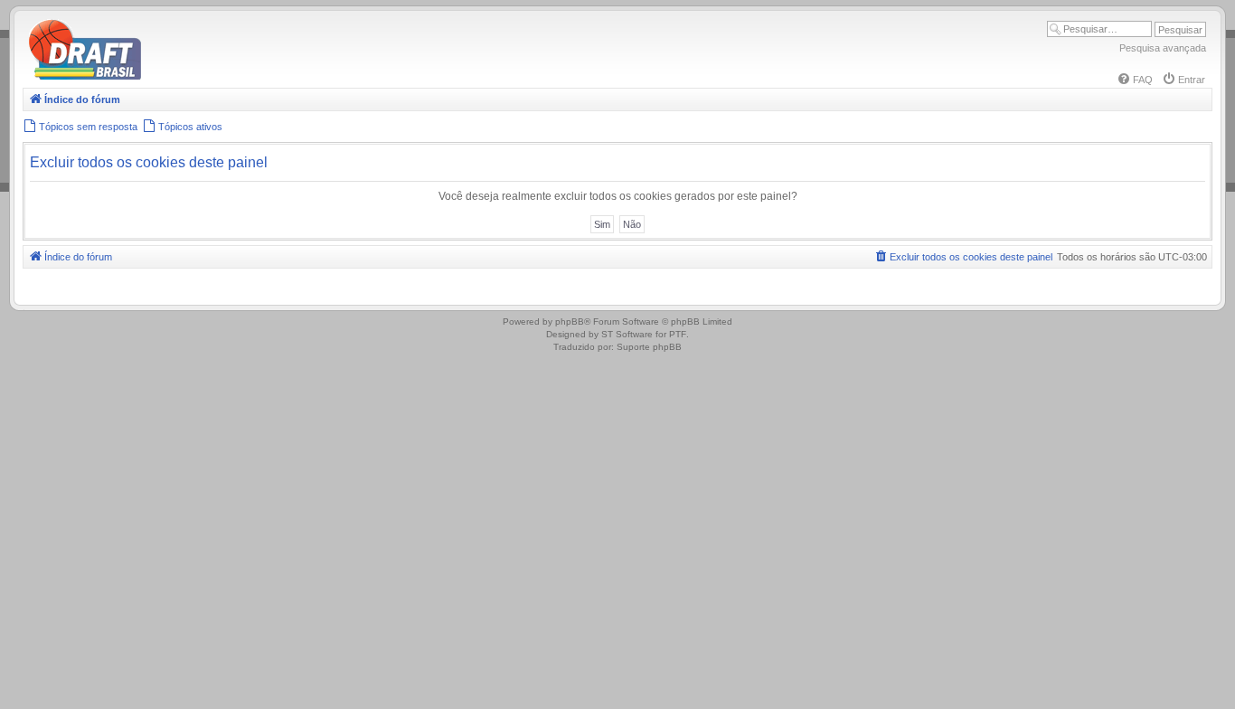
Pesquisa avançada (1162, 48)
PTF (677, 334)
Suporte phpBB (649, 347)
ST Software (627, 334)
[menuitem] (1135, 79)
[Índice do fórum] (163, 76)
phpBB (569, 321)
